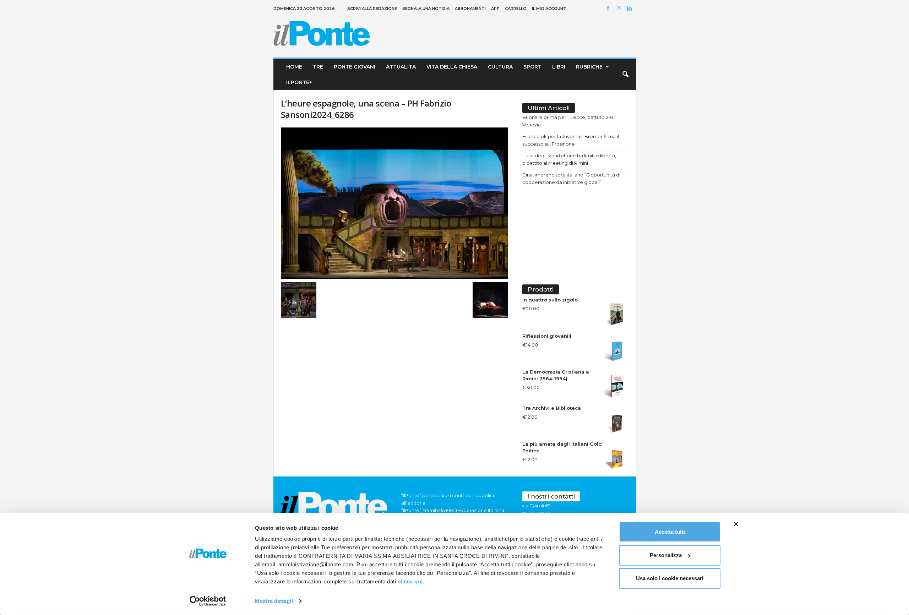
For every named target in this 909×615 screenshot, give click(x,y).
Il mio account (549, 8)
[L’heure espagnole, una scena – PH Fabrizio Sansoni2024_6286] (394, 203)
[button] (625, 74)
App (495, 8)
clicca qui (410, 581)
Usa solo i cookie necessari (669, 578)
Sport (532, 67)
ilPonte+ (299, 82)
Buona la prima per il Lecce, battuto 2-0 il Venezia (569, 120)
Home (294, 67)
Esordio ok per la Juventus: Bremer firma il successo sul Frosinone (570, 140)
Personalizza (666, 555)
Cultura (500, 67)
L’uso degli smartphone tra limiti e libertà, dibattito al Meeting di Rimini (569, 159)
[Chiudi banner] (736, 524)
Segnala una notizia (426, 8)
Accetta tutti (670, 532)
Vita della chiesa (451, 67)
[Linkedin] (630, 9)
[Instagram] (620, 9)
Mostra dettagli (274, 601)
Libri (558, 67)
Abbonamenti (470, 8)
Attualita (401, 67)
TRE (318, 67)
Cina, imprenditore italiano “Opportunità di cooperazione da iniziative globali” (571, 178)
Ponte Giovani (354, 67)
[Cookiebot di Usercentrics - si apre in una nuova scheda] (208, 601)
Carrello (516, 8)
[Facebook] (609, 9)
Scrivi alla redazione (372, 8)
